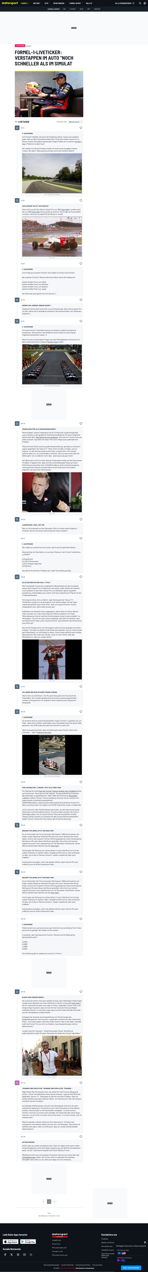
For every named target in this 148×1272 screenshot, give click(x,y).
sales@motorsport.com (109, 1250)
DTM (46, 3)
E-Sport (73, 9)
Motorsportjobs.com (59, 1248)
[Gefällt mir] (81, 128)
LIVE (64, 9)
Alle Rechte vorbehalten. (85, 1268)
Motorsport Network (67, 1268)
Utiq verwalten (97, 1265)
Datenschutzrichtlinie (83, 1265)
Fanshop (97, 9)
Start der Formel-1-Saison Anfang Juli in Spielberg (58, 791)
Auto (81, 9)
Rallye (89, 3)
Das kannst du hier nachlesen (47, 437)
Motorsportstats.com (60, 1255)
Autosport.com (57, 1251)
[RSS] (31, 1254)
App (88, 9)
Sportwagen (58, 3)
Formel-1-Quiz (52, 342)
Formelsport (75, 3)
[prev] (43, 1201)
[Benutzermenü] (144, 3)
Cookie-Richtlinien (67, 1265)
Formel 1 (24, 3)
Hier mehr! (76, 1003)
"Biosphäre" (73, 796)
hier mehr (65, 209)
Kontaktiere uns (107, 1246)
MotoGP (36, 3)
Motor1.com (56, 1244)
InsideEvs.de (56, 1240)
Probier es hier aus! (44, 732)
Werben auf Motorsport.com (111, 1242)
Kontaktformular (28, 1157)
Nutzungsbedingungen (51, 1265)
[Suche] (140, 3)
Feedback (104, 1239)
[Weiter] (54, 1201)
